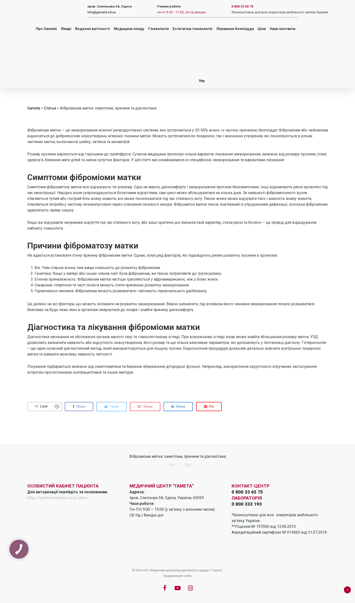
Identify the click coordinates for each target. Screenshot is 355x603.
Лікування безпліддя (235, 29)
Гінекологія (158, 29)
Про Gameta (46, 29)
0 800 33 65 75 (242, 6)
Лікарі (66, 29)
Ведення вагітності (92, 29)
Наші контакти (282, 29)
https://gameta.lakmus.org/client (57, 497)
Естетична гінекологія (192, 29)
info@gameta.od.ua (101, 12)
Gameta (33, 108)
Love (49, 406)
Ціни (262, 29)
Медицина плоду (129, 29)
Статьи (50, 108)
